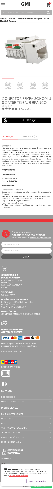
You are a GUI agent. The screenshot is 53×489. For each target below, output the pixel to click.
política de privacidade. (40, 238)
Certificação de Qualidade (13, 428)
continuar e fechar (37, 481)
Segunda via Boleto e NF (12, 402)
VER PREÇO (29, 120)
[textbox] (26, 12)
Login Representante (11, 442)
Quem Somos (7, 419)
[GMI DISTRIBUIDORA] (25, 4)
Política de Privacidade (12, 414)
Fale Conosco (8, 397)
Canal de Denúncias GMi (12, 437)
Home (3, 18)
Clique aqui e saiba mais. (11, 351)
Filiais (3, 423)
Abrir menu (3, 5)
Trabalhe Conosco (10, 433)
